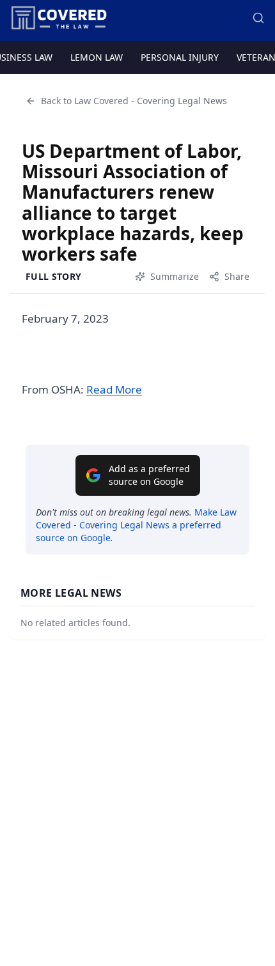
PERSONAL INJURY (180, 57)
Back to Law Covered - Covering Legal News (134, 101)
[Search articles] (258, 18)
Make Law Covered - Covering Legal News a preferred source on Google (136, 525)
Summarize (174, 276)
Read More (114, 389)
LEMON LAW (96, 57)
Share (236, 276)
